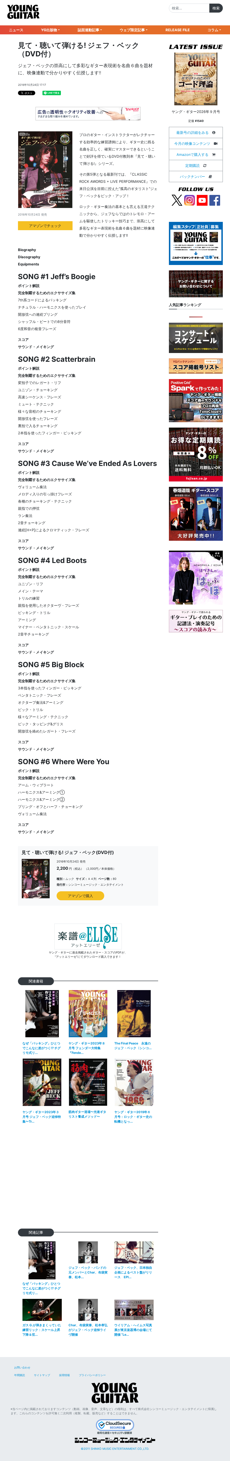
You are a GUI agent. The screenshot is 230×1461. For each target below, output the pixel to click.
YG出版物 (49, 30)
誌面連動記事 (88, 30)
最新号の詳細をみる (192, 132)
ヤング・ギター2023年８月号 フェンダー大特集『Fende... (87, 1048)
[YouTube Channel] (202, 200)
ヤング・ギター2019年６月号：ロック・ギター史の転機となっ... (133, 1116)
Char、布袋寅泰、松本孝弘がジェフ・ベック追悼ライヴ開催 (88, 1329)
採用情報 (64, 1375)
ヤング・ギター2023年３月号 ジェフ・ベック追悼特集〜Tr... (41, 1116)
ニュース (16, 30)
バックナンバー (192, 176)
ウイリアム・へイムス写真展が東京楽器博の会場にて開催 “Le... (133, 1329)
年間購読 (19, 1375)
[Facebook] (214, 200)
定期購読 (192, 165)
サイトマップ (42, 1375)
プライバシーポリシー (92, 1375)
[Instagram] (189, 200)
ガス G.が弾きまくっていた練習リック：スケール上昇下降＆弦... (41, 1329)
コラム (213, 30)
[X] (177, 200)
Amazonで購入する (192, 154)
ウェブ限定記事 (132, 30)
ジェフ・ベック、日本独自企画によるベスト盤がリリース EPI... (133, 1272)
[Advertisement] (88, 1179)
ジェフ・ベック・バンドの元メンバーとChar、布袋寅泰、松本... (88, 1272)
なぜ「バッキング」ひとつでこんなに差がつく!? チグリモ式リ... (41, 1048)
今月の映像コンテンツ (192, 143)
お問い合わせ (22, 1367)
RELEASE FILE (178, 30)
